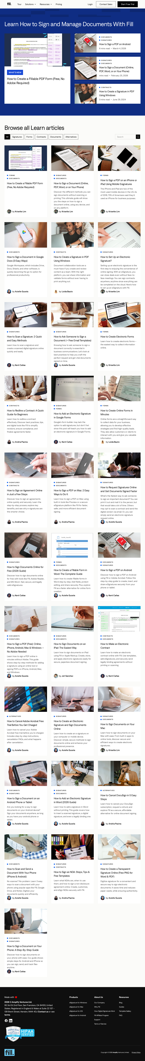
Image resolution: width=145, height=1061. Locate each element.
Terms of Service (100, 1024)
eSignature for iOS (76, 1011)
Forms (29, 137)
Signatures (17, 137)
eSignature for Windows (78, 1003)
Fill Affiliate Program (101, 1015)
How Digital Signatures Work (104, 1011)
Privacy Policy (136, 1052)
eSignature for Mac (76, 1007)
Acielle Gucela (21, 291)
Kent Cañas (20, 365)
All (7, 137)
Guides (121, 1007)
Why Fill (97, 1007)
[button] (30, 4)
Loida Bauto (67, 291)
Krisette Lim (20, 211)
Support (97, 1020)
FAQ (120, 1015)
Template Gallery (125, 1011)
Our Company (99, 1003)
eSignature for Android (77, 1015)
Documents (55, 137)
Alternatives (71, 137)
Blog (120, 1003)
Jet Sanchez (67, 676)
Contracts (41, 137)
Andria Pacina (21, 442)
